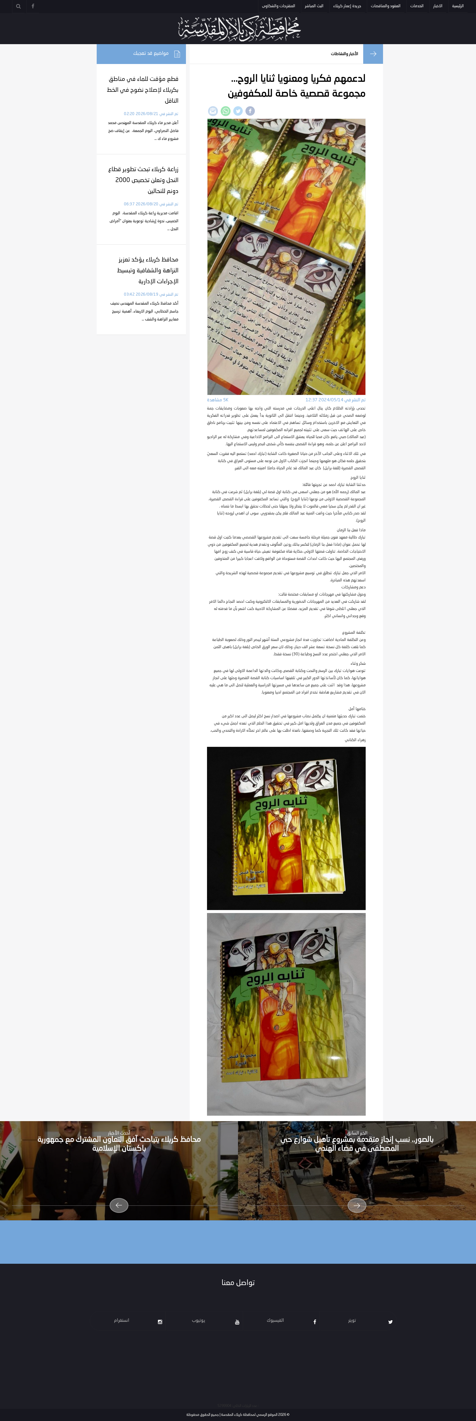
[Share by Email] (213, 111)
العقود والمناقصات (386, 6)
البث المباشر (314, 6)
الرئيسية (458, 6)
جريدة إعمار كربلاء (347, 6)
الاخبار (438, 6)
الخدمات (417, 6)
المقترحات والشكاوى (278, 6)
